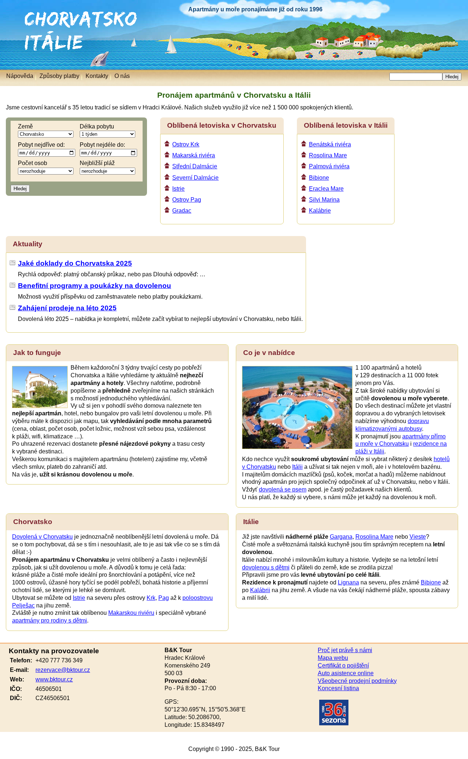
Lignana (348, 582)
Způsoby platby (59, 76)
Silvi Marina (324, 200)
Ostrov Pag (186, 200)
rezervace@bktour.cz (62, 670)
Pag (163, 598)
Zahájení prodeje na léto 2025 (67, 308)
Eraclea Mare (326, 189)
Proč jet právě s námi (345, 650)
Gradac (181, 210)
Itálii (297, 467)
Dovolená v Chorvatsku (42, 537)
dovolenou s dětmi (266, 567)
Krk (151, 598)
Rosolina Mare (328, 155)
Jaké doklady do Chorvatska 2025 (75, 263)
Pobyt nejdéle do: (102, 145)
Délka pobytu (97, 126)
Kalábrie (320, 210)
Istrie (178, 189)
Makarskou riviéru (131, 613)
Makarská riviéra (193, 155)
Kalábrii (260, 590)
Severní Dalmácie (195, 178)
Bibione (319, 178)
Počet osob (32, 163)
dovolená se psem (282, 489)
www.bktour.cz (54, 679)
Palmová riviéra (329, 166)
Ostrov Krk (185, 144)
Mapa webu (333, 658)
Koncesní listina (338, 688)
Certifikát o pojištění (343, 665)
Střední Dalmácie (194, 166)
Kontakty (97, 76)
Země (25, 126)
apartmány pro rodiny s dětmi (49, 620)
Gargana (341, 537)
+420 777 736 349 (59, 660)
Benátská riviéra (330, 144)
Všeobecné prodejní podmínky (357, 681)
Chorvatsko (18, 14)
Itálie (10, 34)
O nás (122, 76)
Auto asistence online (346, 673)
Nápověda (19, 76)
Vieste (418, 537)
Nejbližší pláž (97, 163)
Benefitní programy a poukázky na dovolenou (94, 285)
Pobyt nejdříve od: (41, 145)
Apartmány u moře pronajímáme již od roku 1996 (255, 9)
